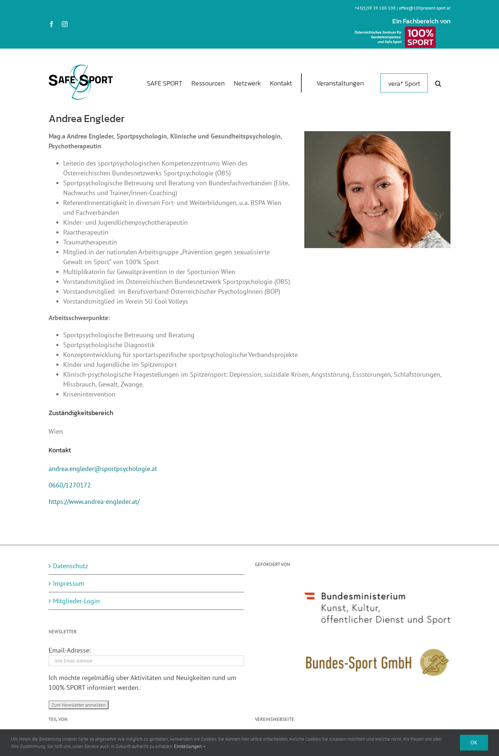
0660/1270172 (70, 485)
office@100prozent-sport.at (424, 8)
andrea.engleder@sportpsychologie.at (103, 468)
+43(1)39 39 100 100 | (377, 8)
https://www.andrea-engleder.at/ (94, 501)
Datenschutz (70, 566)
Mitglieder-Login (76, 601)
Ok (474, 742)
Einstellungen (188, 746)
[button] (438, 82)
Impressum (68, 583)
